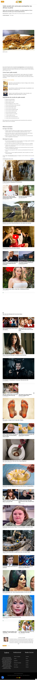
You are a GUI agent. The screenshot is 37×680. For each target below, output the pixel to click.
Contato (15, 658)
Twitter (27, 658)
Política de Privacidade (17, 662)
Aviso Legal (16, 664)
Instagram (27, 660)
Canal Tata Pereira (21, 66)
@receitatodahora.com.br (12, 155)
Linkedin (27, 664)
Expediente (15, 660)
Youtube (27, 662)
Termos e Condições (17, 656)
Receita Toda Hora (5, 13)
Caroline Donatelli (6, 15)
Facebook (27, 656)
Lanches (10, 13)
